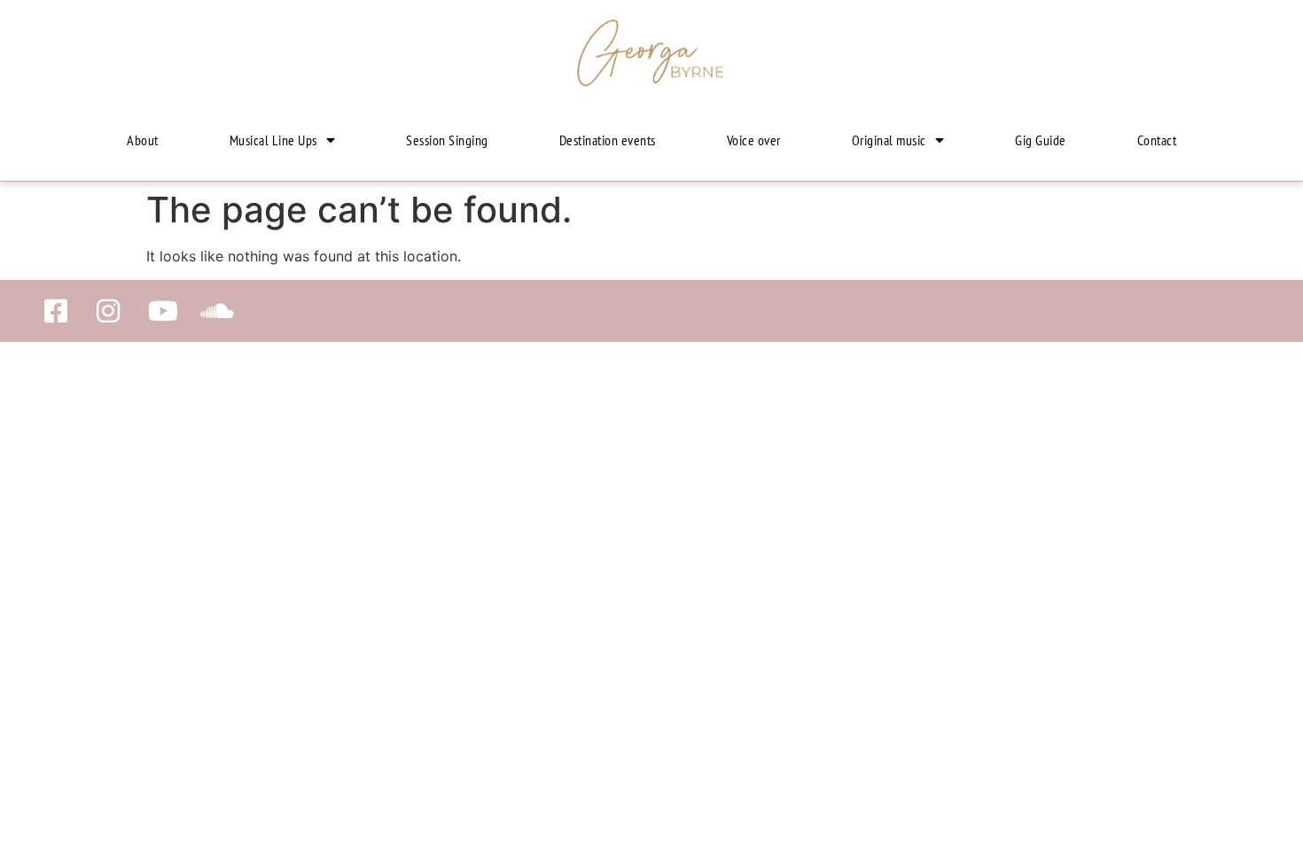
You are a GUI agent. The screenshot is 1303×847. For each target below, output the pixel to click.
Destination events (607, 140)
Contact (1157, 140)
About (143, 140)
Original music (889, 140)
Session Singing (447, 140)
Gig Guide (1040, 140)
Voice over (754, 140)
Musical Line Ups (273, 140)
